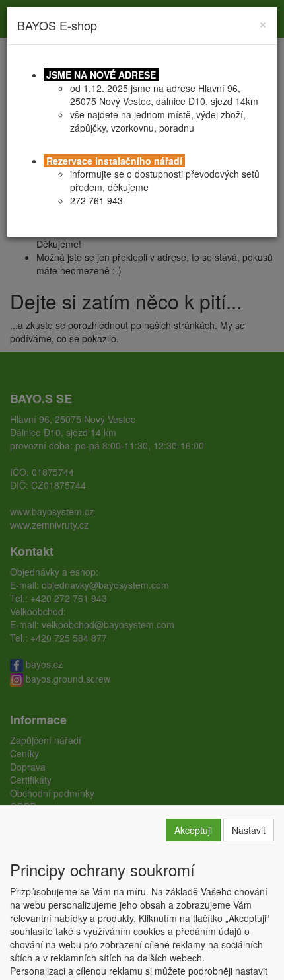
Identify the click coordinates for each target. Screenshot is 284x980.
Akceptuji (193, 830)
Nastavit (249, 830)
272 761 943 (96, 200)
